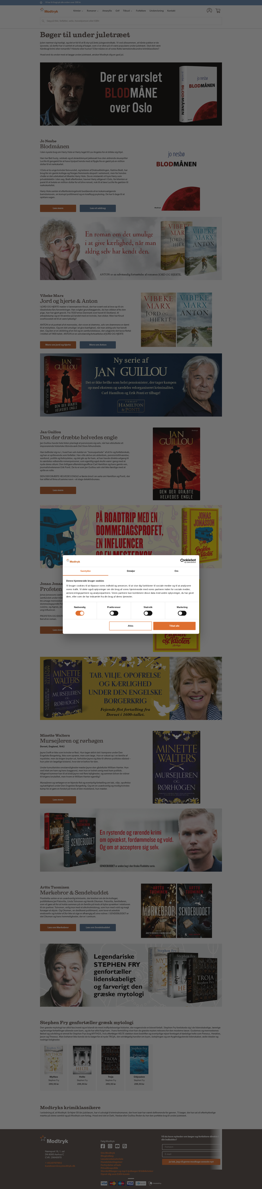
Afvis (130, 626)
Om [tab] (176, 571)
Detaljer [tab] (131, 571)
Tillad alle (174, 626)
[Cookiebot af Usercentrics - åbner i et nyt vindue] (182, 561)
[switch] (114, 613)
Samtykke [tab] (85, 571)
